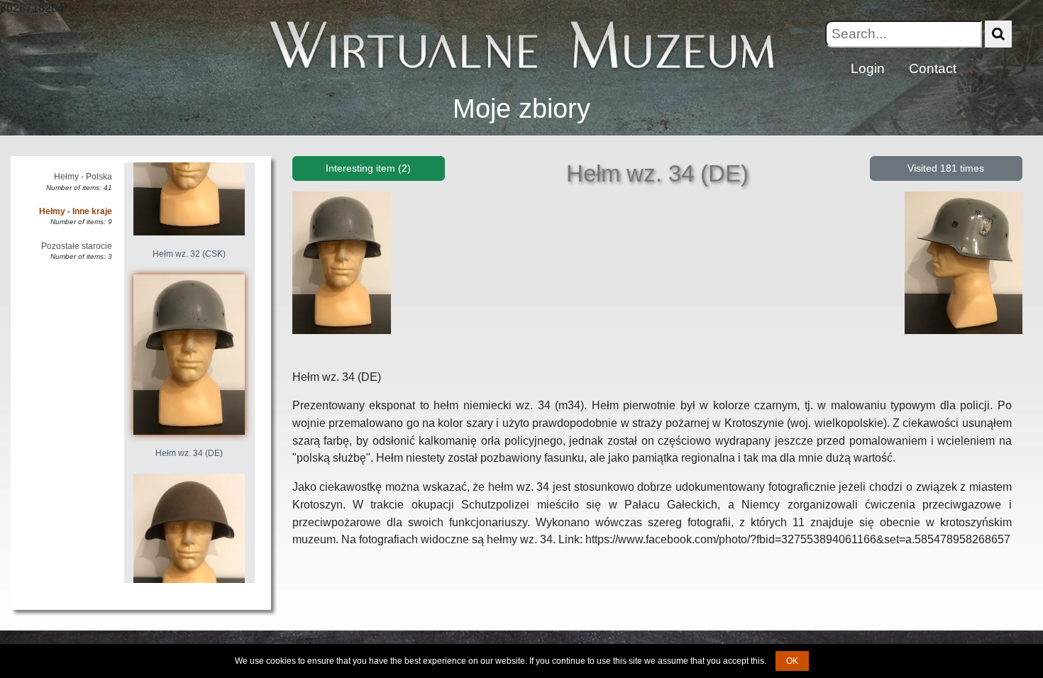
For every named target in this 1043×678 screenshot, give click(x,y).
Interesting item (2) (368, 168)
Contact (932, 68)
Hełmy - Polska (83, 177)
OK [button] (792, 661)
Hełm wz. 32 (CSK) (189, 253)
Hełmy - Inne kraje (75, 211)
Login (868, 68)
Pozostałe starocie (76, 246)
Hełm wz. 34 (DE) (189, 453)
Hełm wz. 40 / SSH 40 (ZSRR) (189, 633)
